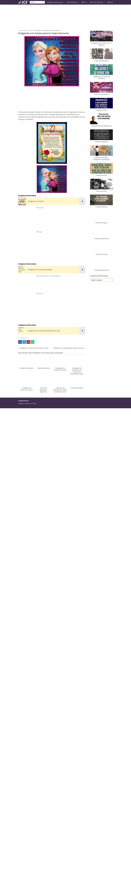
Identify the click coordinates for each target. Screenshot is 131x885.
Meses (83, 2)
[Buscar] (43, 2)
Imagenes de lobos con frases (27, 403)
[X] (24, 342)
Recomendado (72, 2)
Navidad (110, 2)
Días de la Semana (96, 2)
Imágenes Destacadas (54, 2)
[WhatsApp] (32, 342)
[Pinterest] (28, 342)
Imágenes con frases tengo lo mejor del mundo (68, 348)
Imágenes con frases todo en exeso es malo (33, 348)
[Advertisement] (65, 17)
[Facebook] (20, 342)
